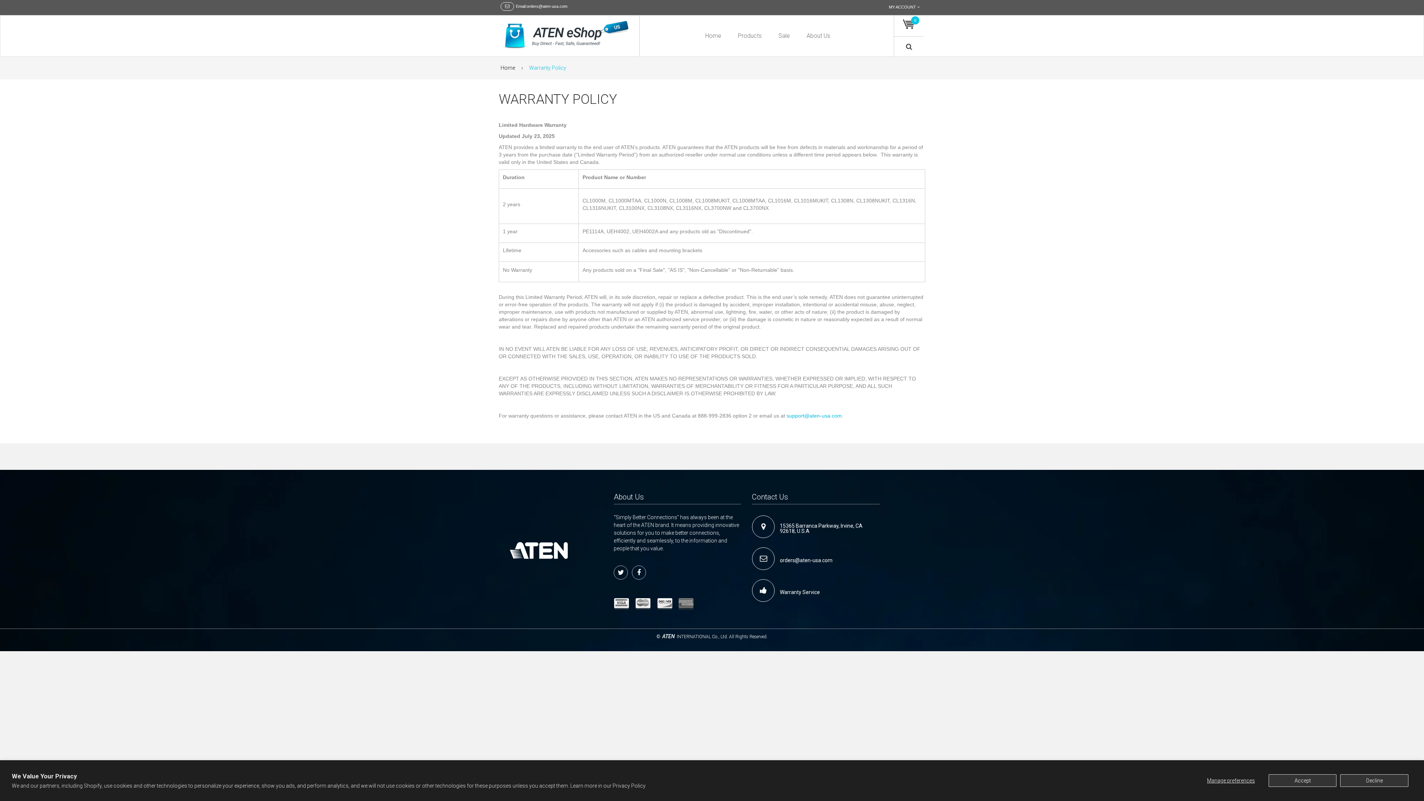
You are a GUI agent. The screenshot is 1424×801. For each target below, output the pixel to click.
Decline (1374, 781)
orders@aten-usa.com (806, 560)
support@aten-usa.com (814, 416)
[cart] (909, 24)
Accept (1303, 781)
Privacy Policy (629, 786)
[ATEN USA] (567, 35)
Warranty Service (800, 592)
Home (508, 68)
